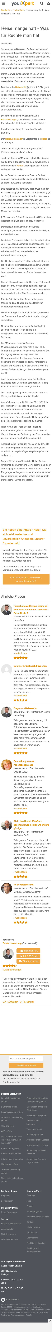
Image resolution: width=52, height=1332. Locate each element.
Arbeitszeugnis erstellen (12, 1158)
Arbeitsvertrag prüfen (10, 1148)
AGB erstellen (7, 1125)
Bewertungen (7, 1200)
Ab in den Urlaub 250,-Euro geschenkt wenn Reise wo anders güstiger (31, 825)
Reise (44, 138)
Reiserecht (20, 87)
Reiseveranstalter (14, 138)
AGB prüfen (6, 1131)
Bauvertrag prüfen (9, 1106)
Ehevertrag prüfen (34, 1134)
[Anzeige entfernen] (50, 1321)
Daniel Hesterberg (12, 943)
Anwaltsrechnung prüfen (37, 1145)
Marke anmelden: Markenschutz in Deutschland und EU (11, 1140)
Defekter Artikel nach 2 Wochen (30, 665)
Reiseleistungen (9, 119)
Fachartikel (18, 10)
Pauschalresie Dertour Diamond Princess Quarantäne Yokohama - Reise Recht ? (31, 609)
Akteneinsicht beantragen (37, 1139)
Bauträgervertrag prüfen (12, 1111)
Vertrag (19, 165)
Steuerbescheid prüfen (36, 1115)
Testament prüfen (34, 1129)
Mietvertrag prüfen (9, 1164)
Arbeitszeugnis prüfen (11, 1153)
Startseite (5, 10)
